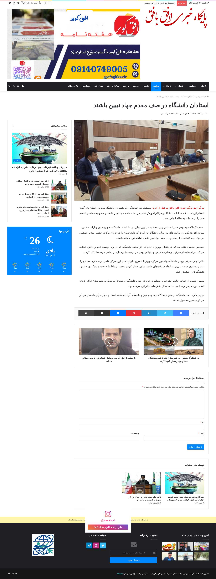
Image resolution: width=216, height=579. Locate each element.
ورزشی (126, 86)
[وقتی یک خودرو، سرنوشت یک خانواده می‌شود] (185, 546)
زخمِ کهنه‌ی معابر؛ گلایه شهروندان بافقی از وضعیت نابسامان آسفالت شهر (146, 3)
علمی (146, 86)
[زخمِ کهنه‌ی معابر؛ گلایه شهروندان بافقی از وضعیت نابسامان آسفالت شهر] (201, 556)
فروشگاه (72, 86)
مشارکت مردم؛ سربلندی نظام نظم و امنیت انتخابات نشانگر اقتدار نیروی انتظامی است (33, 210)
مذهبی (136, 86)
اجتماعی (192, 86)
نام (202, 422)
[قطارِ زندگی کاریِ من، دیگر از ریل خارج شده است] (185, 556)
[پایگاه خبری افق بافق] (176, 17)
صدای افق (98, 86)
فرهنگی (168, 86)
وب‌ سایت (135, 433)
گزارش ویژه (112, 86)
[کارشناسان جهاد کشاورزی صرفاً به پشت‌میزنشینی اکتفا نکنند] (201, 546)
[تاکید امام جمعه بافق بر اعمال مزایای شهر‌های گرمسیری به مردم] (141, 483)
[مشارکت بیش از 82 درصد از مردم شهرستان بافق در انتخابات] (59, 198)
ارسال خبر (86, 86)
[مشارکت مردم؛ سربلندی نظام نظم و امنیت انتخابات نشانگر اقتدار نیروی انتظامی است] (59, 211)
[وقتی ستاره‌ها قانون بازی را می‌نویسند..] (169, 546)
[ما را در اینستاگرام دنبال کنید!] (108, 515)
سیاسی (156, 86)
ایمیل (201, 433)
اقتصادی (180, 86)
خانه (202, 86)
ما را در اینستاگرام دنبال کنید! (108, 527)
